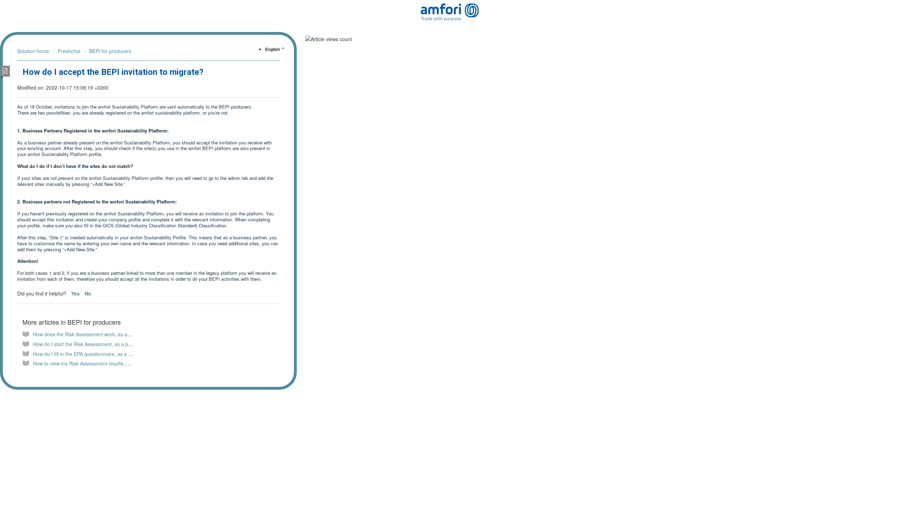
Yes (76, 293)
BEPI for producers (110, 50)
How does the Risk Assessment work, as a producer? (92, 334)
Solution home (33, 50)
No (88, 293)
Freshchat (69, 50)
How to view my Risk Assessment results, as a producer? (96, 363)
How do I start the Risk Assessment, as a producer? (90, 344)
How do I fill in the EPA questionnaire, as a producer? (92, 353)
